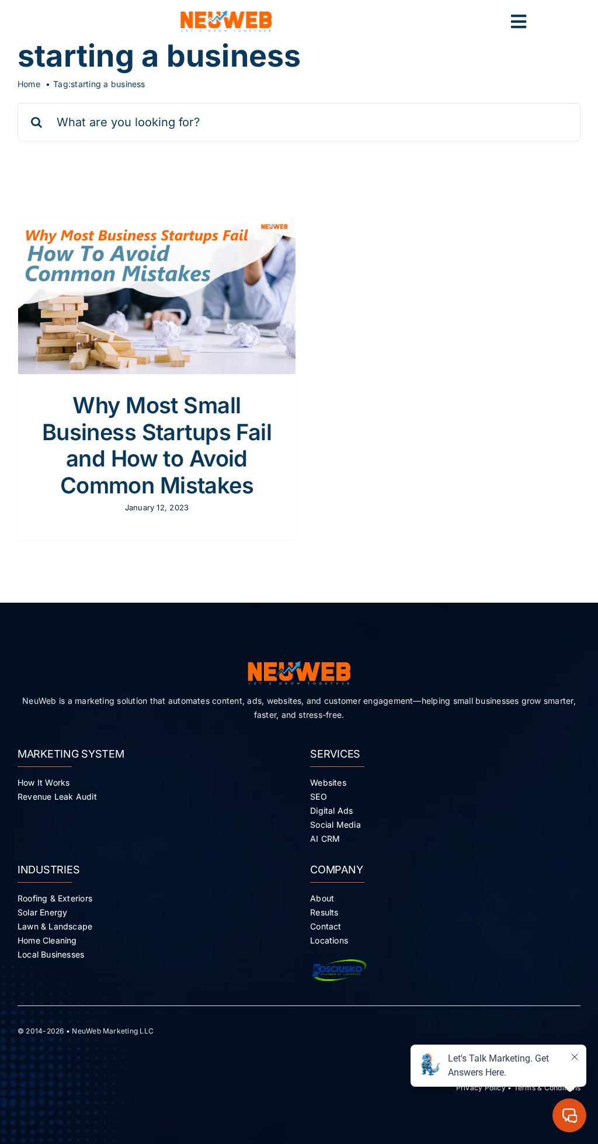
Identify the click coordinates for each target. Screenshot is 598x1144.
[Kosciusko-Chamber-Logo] (339, 958)
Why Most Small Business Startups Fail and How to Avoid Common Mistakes (157, 445)
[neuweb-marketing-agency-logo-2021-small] (226, 15)
